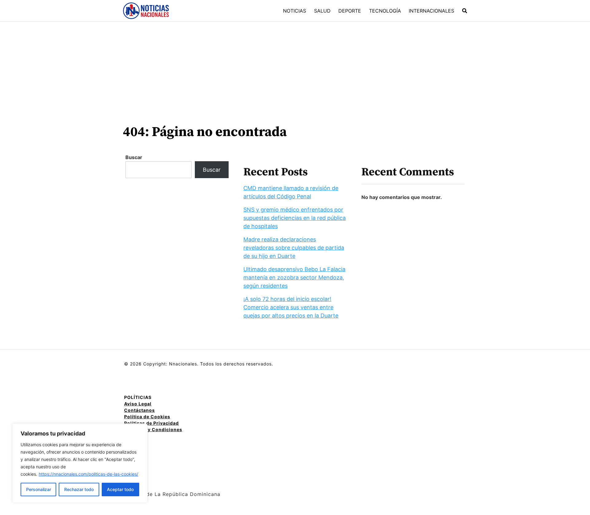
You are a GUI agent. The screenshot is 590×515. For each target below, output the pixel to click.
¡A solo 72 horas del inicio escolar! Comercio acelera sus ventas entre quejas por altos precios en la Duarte (290, 307)
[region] (80, 463)
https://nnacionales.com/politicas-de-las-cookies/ (88, 474)
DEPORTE (349, 11)
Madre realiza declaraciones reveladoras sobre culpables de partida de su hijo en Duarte (293, 247)
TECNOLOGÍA (385, 11)
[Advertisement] (295, 68)
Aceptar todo (120, 489)
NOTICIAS (294, 11)
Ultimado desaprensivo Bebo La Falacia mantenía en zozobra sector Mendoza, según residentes (294, 277)
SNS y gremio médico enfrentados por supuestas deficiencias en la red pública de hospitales (294, 217)
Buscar (133, 157)
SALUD (322, 11)
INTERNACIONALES (431, 11)
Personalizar (38, 489)
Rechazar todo (79, 489)
